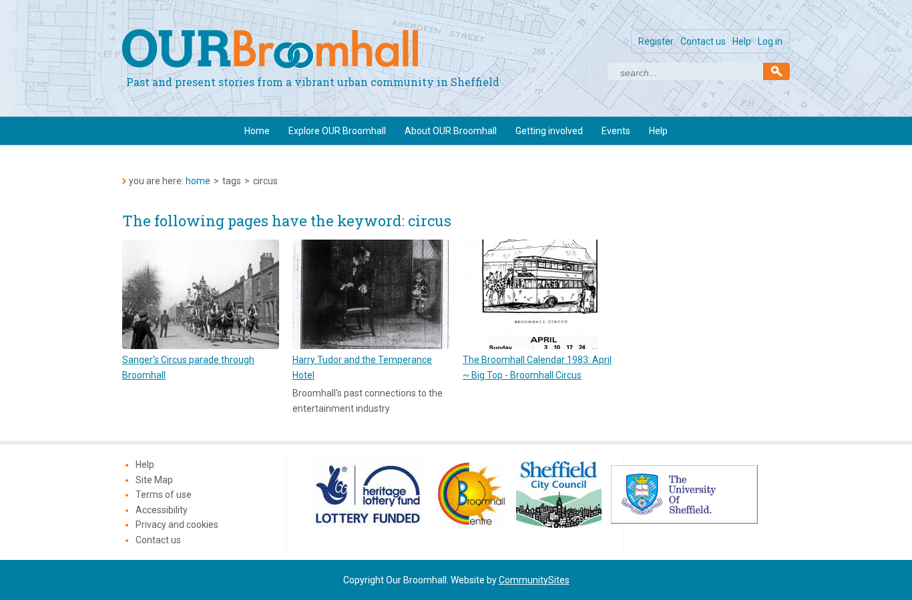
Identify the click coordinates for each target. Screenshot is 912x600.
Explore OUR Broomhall (337, 130)
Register (656, 41)
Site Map (154, 480)
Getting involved (549, 130)
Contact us (703, 41)
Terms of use (164, 494)
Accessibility (162, 510)
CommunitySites (534, 580)
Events (616, 130)
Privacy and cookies (177, 524)
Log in (770, 41)
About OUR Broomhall (451, 130)
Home (257, 130)
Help (741, 41)
